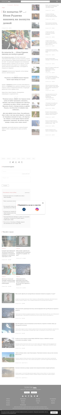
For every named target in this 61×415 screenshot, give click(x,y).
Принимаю (54, 412)
